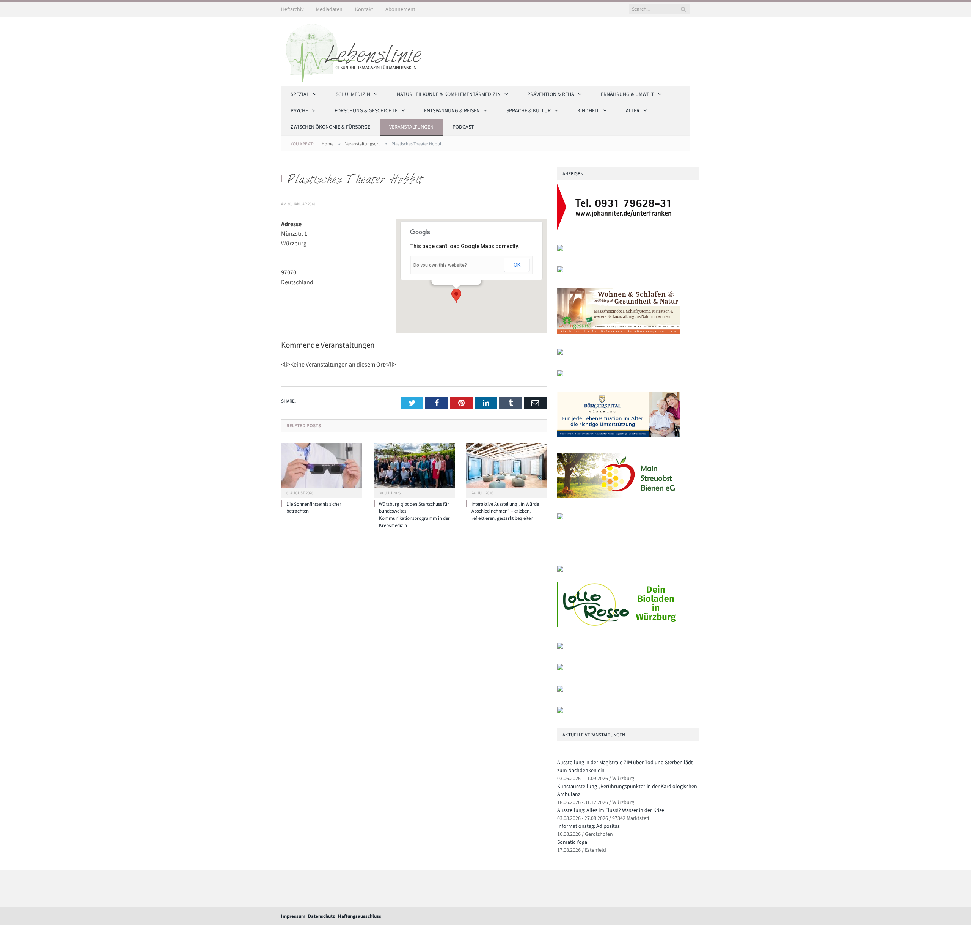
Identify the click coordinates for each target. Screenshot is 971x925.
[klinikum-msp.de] (560, 647)
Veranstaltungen (411, 126)
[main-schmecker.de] (618, 496)
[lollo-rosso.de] (618, 625)
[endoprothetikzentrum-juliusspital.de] (560, 249)
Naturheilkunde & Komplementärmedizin (449, 94)
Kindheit (588, 110)
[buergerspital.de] (618, 435)
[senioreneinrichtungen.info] (560, 690)
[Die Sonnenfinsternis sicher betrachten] (321, 469)
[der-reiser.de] (560, 374)
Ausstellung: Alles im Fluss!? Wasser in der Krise (610, 810)
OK (517, 265)
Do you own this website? (440, 265)
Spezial (300, 94)
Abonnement (400, 9)
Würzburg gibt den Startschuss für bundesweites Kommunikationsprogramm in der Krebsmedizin (414, 515)
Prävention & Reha (550, 94)
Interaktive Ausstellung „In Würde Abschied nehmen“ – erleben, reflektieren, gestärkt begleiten (505, 511)
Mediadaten (329, 9)
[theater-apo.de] (560, 517)
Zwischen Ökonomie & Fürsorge (330, 126)
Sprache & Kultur (528, 110)
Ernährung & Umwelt (627, 94)
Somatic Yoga (572, 841)
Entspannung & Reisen (452, 110)
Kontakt (364, 9)
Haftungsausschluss (359, 916)
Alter (632, 110)
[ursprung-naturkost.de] (560, 668)
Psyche (299, 110)
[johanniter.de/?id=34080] (618, 228)
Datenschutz (321, 916)
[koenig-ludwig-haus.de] (560, 270)
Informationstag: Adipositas (588, 826)
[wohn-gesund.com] (618, 332)
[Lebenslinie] (355, 50)
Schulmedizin (353, 94)
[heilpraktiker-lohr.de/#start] (560, 711)
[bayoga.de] (560, 353)
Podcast (463, 126)
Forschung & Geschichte (366, 110)
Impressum (293, 916)
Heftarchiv (292, 9)
